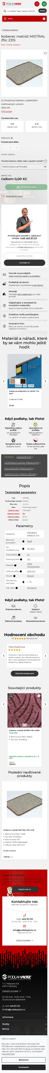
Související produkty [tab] (19, 468)
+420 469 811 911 (28, 238)
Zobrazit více (24, 673)
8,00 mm (31, 571)
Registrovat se (24, 889)
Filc (28, 559)
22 (28, 555)
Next (45, 381)
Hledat (42, 11)
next (45, 704)
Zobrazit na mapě (10, 991)
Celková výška (13, 517)
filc (24, 514)
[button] (12, 126)
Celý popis (6, 111)
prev (3, 704)
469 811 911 (24, 919)
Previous (3, 381)
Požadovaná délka (9, 142)
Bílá (24, 386)
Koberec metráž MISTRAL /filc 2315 (19, 830)
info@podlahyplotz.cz (26, 247)
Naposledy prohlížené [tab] (20, 474)
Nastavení (23, 1060)
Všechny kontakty (23, 940)
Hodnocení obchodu (24, 634)
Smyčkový (32, 588)
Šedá (29, 541)
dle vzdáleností (25, 294)
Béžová (18, 386)
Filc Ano (30, 549)
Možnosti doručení (14, 196)
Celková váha (13, 510)
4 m (37, 535)
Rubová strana (13, 514)
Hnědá (31, 386)
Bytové (30, 576)
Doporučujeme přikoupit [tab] (22, 463)
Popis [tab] (8, 457)
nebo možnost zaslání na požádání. (24, 276)
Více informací (8, 1054)
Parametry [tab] (24, 457)
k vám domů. (37, 285)
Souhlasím (24, 1067)
